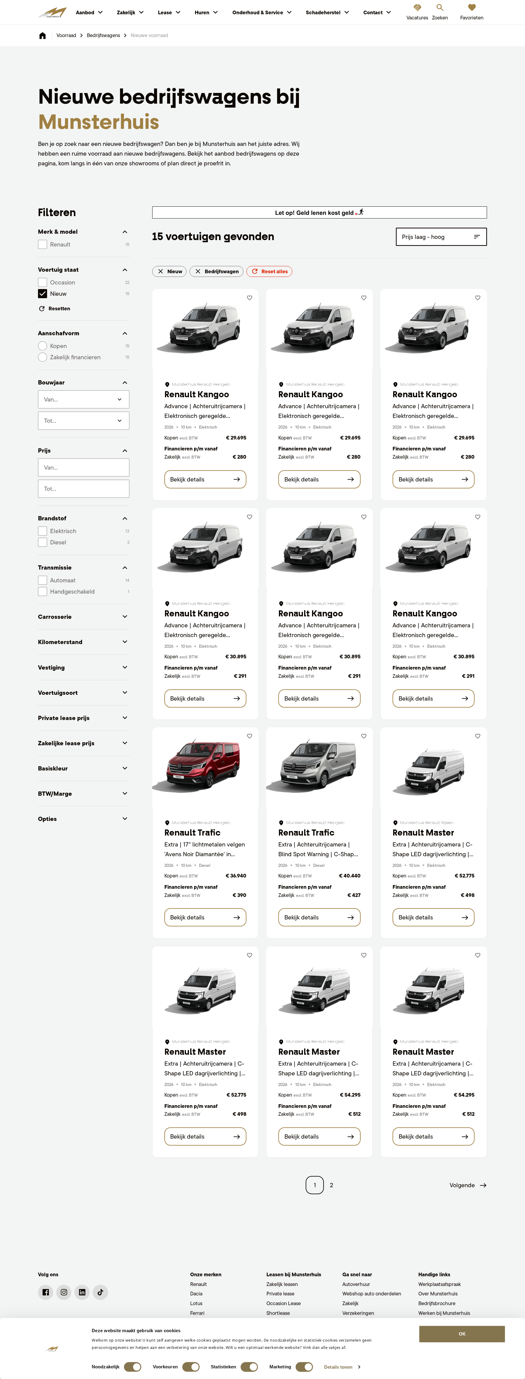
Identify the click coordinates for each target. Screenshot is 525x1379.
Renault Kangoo (196, 394)
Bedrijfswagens (103, 35)
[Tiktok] (100, 1292)
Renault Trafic (192, 832)
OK (462, 1333)
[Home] (52, 12)
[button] (468, 1185)
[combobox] (83, 467)
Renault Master (423, 832)
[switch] (191, 1367)
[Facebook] (45, 1292)
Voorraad (66, 35)
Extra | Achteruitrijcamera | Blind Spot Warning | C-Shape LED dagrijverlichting (317, 854)
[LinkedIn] (82, 1292)
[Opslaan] (249, 298)
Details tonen (338, 1367)
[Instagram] (63, 1292)
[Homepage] (42, 35)
